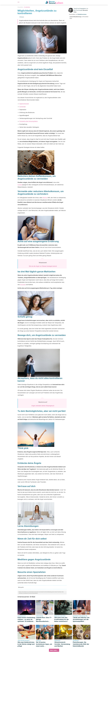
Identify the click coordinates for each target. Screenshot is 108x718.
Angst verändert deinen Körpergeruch (42, 405)
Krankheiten (27, 7)
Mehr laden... (54, 650)
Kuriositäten (39, 616)
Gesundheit (20, 7)
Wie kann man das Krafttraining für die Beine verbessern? (61, 619)
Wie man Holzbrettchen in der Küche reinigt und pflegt (26, 644)
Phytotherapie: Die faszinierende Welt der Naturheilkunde (81, 644)
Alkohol (45, 197)
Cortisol (20, 184)
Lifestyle (38, 640)
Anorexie (22, 284)
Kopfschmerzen (24, 103)
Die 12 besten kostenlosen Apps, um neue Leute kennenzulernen (44, 644)
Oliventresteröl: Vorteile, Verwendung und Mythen (62, 644)
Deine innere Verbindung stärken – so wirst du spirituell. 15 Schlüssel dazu (26, 619)
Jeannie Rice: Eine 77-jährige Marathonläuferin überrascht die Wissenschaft (44, 619)
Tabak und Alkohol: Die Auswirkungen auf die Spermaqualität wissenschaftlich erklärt (81, 619)
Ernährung (57, 640)
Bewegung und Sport (60, 616)
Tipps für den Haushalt (24, 640)
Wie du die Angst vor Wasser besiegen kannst (43, 266)
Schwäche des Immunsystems (28, 121)
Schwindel (22, 106)
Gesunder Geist (22, 616)
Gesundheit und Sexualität (80, 616)
